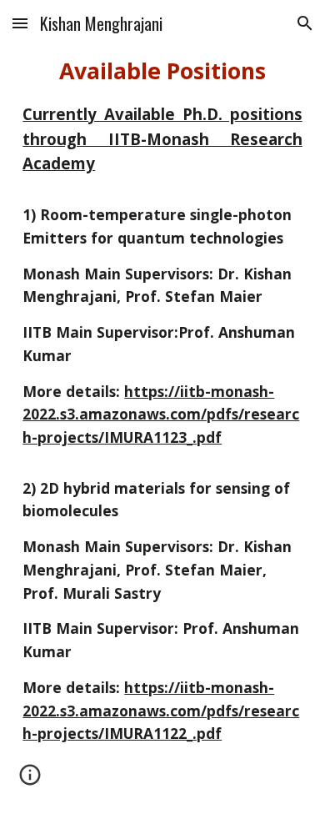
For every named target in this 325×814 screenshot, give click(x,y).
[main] (162, 407)
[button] (20, 23)
